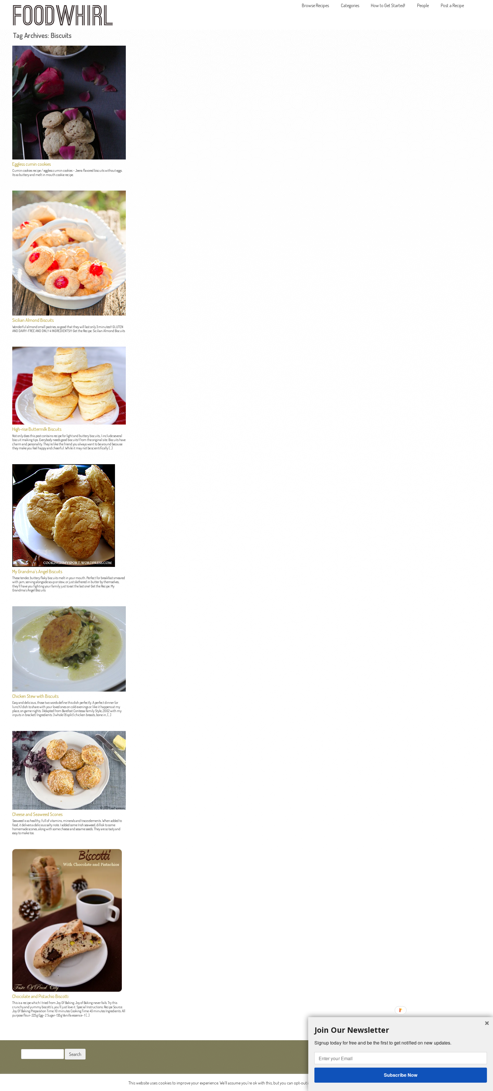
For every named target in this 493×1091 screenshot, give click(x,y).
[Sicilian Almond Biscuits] (69, 314)
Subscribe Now (400, 1075)
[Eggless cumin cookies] (69, 158)
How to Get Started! (388, 5)
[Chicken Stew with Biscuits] (69, 690)
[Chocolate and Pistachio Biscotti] (67, 990)
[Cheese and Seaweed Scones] (69, 808)
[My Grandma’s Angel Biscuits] (63, 565)
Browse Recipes (315, 5)
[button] (400, 1030)
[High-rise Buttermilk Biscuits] (69, 423)
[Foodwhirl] (63, 17)
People (423, 5)
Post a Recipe (452, 5)
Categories (350, 5)
